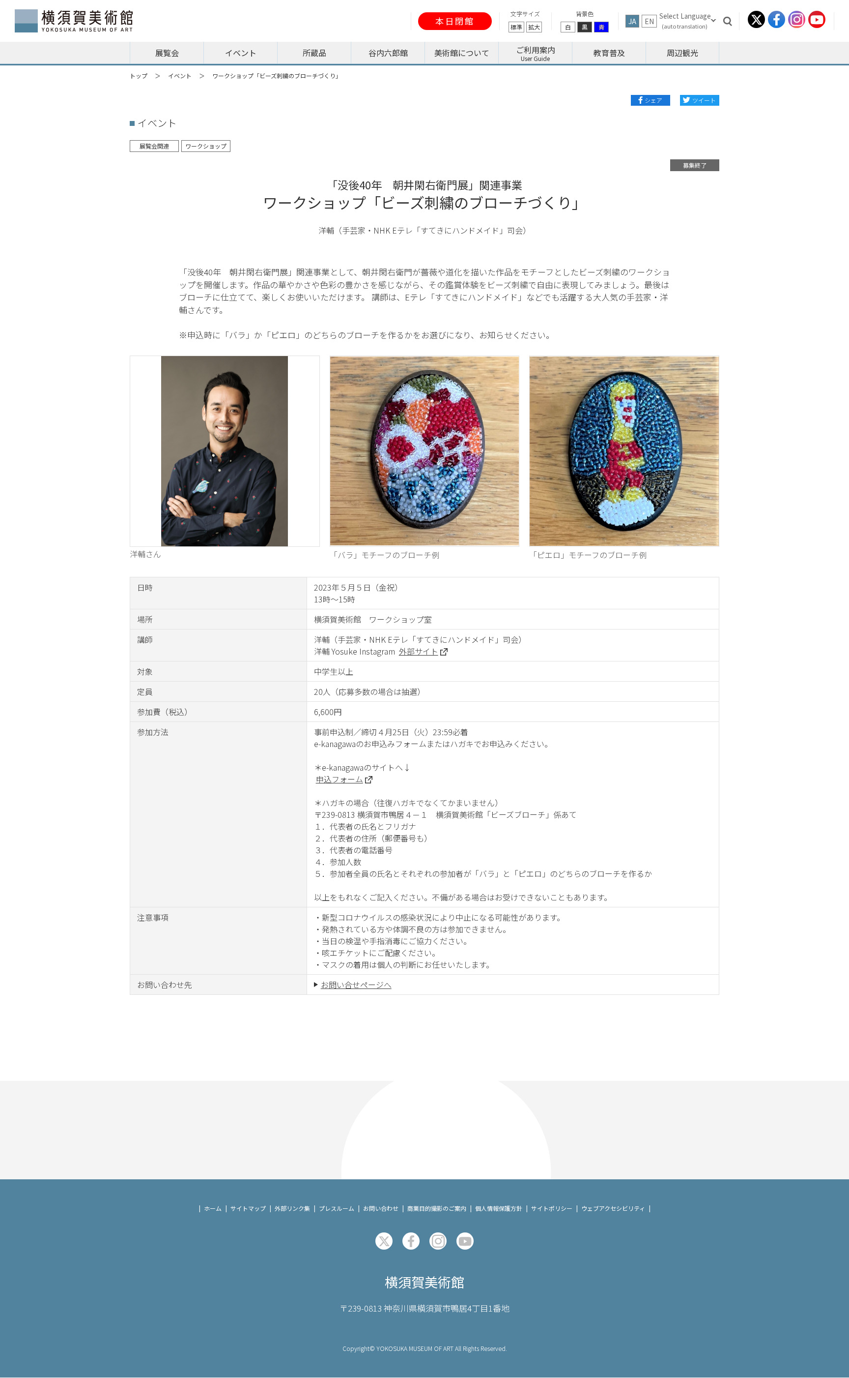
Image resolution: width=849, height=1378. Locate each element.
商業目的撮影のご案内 (436, 1208)
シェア (653, 100)
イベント (240, 53)
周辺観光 (682, 53)
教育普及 (609, 53)
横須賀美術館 (424, 1281)
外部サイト (418, 651)
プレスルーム (336, 1208)
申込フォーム (339, 779)
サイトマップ (248, 1208)
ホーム (213, 1208)
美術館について (461, 53)
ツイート (704, 100)
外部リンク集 (292, 1208)
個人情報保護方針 (498, 1208)
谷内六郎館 (388, 53)
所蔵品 (314, 53)
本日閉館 (455, 21)
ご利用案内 (535, 50)
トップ (138, 75)
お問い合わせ (380, 1208)
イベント (180, 75)
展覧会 (167, 53)
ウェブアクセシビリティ (613, 1208)
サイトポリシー (551, 1208)
